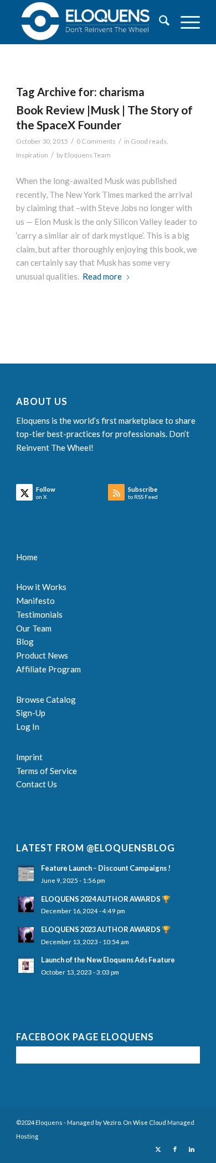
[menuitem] (158, 22)
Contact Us (36, 784)
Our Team (34, 628)
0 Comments (96, 141)
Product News (42, 655)
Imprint (29, 757)
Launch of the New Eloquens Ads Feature (108, 959)
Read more (102, 276)
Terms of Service (46, 771)
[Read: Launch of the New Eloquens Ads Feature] (26, 965)
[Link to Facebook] (175, 1149)
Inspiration (32, 155)
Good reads (149, 141)
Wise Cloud (149, 1122)
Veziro (112, 1122)
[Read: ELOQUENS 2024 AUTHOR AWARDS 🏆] (26, 904)
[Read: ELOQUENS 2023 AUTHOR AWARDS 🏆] (26, 935)
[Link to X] (158, 1149)
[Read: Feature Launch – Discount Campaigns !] (26, 873)
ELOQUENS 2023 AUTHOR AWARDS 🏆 (106, 929)
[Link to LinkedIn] (191, 1149)
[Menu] (184, 22)
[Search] (158, 22)
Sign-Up (30, 713)
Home (27, 557)
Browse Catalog (46, 699)
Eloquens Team (87, 155)
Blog (25, 641)
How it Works (41, 587)
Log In (27, 727)
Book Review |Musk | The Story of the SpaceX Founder (104, 117)
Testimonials (39, 614)
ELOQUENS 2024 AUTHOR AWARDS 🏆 (106, 898)
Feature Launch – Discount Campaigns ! (106, 868)
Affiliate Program (48, 669)
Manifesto (35, 601)
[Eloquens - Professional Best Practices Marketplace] (89, 22)
